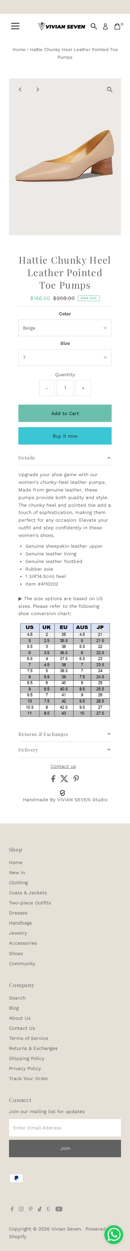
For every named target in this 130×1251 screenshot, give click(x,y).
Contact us (63, 766)
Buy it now (65, 436)
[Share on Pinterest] (76, 780)
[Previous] (20, 89)
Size (65, 343)
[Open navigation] (15, 26)
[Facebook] (12, 1209)
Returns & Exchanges (33, 1048)
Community (22, 963)
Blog (14, 1008)
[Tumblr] (48, 1209)
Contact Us (22, 1028)
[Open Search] (94, 26)
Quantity (65, 374)
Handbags (20, 923)
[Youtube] (59, 1209)
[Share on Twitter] (65, 780)
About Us (20, 1018)
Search (17, 998)
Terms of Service (28, 1038)
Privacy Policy (25, 1068)
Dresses (18, 913)
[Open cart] (117, 26)
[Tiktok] (39, 1209)
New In (17, 872)
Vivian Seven (66, 1229)
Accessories (23, 943)
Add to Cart (65, 413)
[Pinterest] (30, 1209)
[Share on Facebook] (54, 780)
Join (65, 1148)
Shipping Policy (26, 1058)
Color (65, 313)
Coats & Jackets (28, 892)
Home (19, 49)
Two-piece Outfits (30, 902)
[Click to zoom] (110, 90)
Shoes (16, 953)
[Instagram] (21, 1209)
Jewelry (18, 933)
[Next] (37, 89)
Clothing (18, 882)
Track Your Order (29, 1078)
